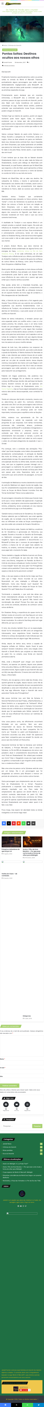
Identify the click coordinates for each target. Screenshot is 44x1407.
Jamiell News (7, 1144)
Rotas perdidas (8, 1150)
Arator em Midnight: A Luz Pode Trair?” (15, 1164)
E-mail (2, 1067)
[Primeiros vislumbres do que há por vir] (11, 841)
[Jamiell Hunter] (13, 3)
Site (1, 1076)
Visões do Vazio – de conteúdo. (9, 875)
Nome (2, 1059)
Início (5, 45)
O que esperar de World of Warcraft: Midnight (18, 1172)
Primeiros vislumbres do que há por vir (11, 850)
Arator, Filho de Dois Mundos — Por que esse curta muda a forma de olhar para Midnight (31, 852)
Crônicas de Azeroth (14, 45)
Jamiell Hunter (8, 62)
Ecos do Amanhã (8, 1153)
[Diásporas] (32, 937)
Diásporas (27, 1016)
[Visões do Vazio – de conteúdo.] (11, 866)
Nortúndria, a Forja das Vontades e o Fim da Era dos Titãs (22, 1180)
